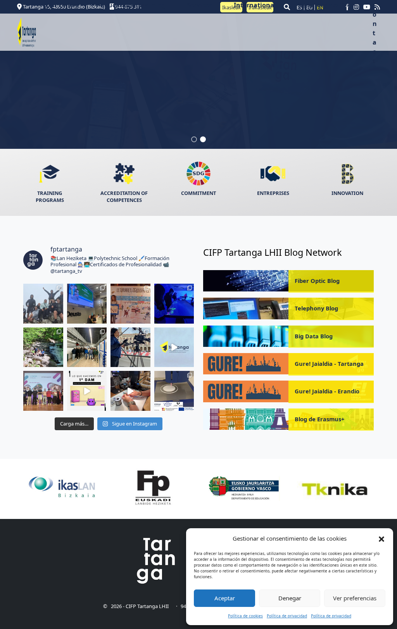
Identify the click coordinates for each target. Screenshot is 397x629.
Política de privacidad (287, 616)
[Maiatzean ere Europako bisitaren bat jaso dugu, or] (174, 304)
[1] (194, 140)
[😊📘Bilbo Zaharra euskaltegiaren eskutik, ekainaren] (130, 304)
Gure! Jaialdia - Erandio (327, 391)
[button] (381, 539)
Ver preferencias (354, 598)
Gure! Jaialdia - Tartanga (329, 363)
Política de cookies (245, 616)
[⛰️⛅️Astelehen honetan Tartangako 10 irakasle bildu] (43, 304)
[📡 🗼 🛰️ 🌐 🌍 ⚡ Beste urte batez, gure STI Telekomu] (87, 347)
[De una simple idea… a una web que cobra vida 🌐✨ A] (87, 391)
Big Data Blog (314, 336)
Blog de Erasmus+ (319, 419)
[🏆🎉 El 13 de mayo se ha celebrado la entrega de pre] (174, 347)
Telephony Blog (316, 308)
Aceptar (224, 598)
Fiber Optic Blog (317, 280)
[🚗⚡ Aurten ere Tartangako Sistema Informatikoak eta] (130, 347)
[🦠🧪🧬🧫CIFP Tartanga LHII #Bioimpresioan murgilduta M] (174, 391)
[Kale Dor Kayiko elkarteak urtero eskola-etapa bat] (87, 304)
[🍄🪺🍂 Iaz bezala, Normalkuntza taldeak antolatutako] (43, 347)
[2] (202, 140)
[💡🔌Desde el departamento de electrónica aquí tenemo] (130, 391)
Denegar (289, 598)
